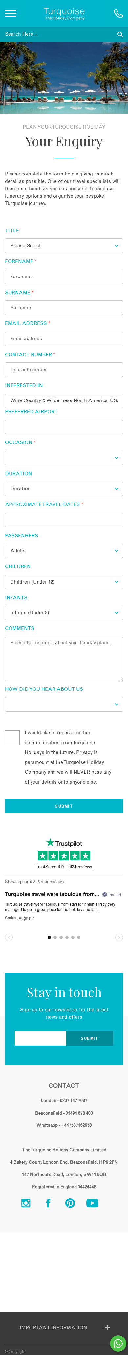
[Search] (120, 34)
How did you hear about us (44, 689)
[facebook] (53, 1205)
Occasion (20, 442)
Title (12, 230)
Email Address (27, 323)
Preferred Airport (31, 411)
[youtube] (97, 1205)
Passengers (21, 535)
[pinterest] (75, 1205)
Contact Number (30, 354)
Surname (19, 292)
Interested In (24, 385)
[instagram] (31, 1205)
